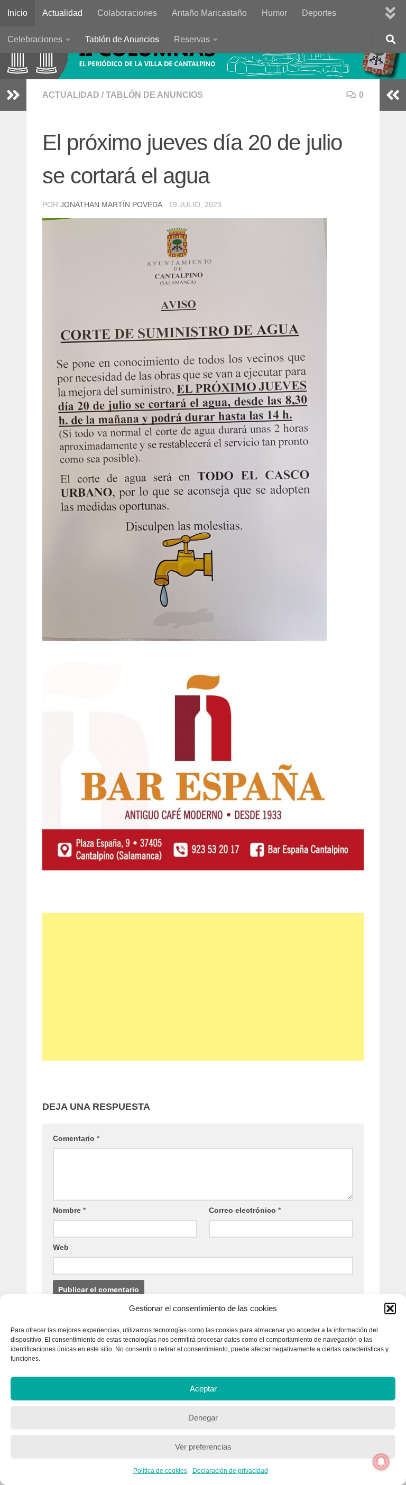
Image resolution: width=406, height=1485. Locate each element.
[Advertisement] (203, 987)
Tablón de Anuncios (122, 39)
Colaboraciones (127, 12)
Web (61, 1247)
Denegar (203, 1417)
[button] (390, 1308)
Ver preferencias (203, 1446)
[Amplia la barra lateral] (13, 95)
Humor (274, 12)
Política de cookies (160, 1470)
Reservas (192, 39)
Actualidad (62, 12)
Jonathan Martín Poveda (111, 204)
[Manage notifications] (381, 1461)
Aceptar (203, 1388)
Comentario (76, 1138)
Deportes (319, 12)
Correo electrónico (245, 1210)
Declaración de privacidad (230, 1470)
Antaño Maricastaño (209, 12)
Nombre (69, 1210)
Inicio (17, 12)
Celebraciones (34, 39)
